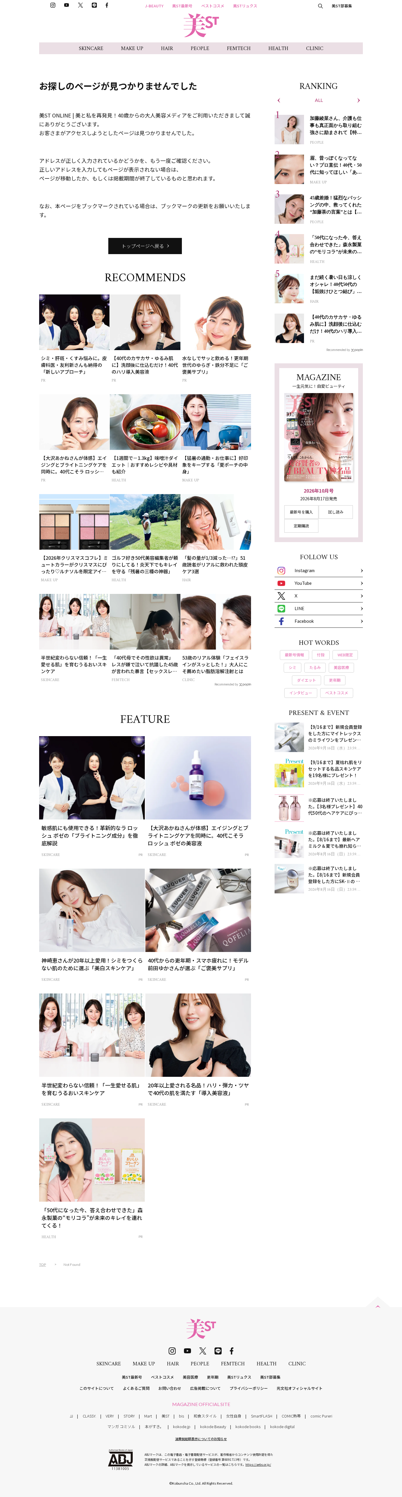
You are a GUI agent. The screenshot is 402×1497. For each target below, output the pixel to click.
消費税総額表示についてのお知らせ (201, 1438)
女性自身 (233, 1416)
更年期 (212, 1377)
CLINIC (314, 48)
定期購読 (301, 526)
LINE (299, 608)
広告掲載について (205, 1388)
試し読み (335, 512)
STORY (129, 1416)
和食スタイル (205, 1416)
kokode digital (282, 1426)
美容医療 (190, 1377)
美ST (166, 1416)
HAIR (167, 48)
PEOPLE (200, 48)
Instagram (305, 570)
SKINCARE (91, 48)
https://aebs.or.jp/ (258, 1464)
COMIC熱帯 (291, 1416)
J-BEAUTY (154, 6)
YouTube (303, 583)
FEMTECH (239, 48)
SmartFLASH (261, 1416)
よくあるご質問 (136, 1388)
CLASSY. (89, 1416)
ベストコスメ (212, 6)
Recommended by (226, 684)
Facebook (304, 621)
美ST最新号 (182, 6)
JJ (71, 1416)
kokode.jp (181, 1426)
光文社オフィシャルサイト (300, 1388)
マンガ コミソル (121, 1426)
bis (181, 1416)
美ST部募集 (342, 6)
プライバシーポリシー (249, 1388)
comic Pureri (321, 1416)
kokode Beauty (213, 1426)
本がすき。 (154, 1426)
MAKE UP (132, 48)
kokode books (247, 1426)
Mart (148, 1416)
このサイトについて (96, 1388)
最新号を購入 (301, 512)
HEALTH (278, 48)
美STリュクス (245, 6)
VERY (110, 1416)
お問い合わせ (169, 1388)
